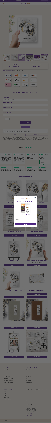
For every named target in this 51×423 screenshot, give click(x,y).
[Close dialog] (35, 197)
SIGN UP (25, 224)
